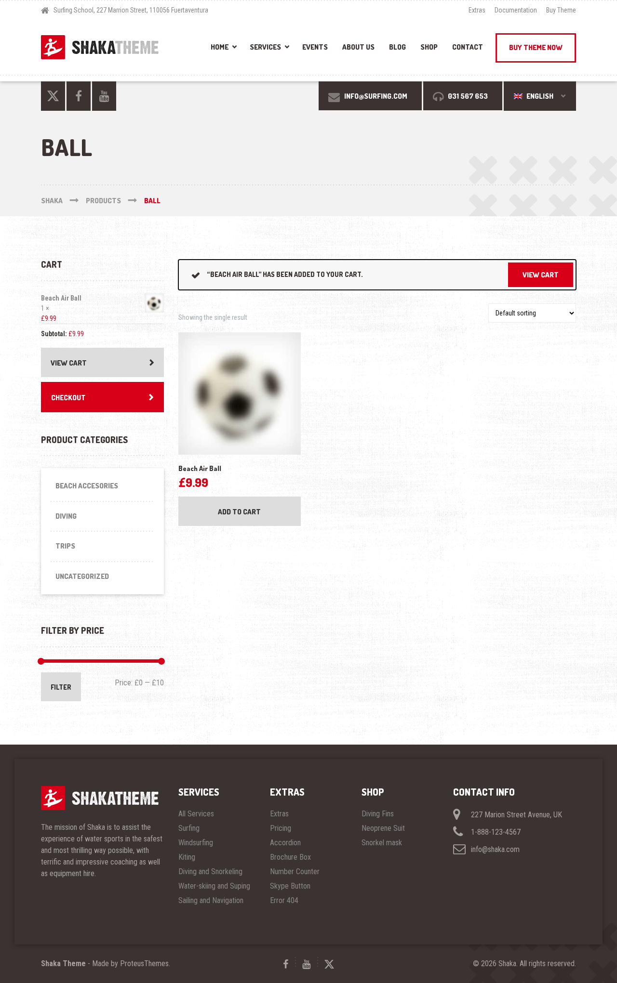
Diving (66, 516)
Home (219, 47)
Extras (477, 10)
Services (265, 47)
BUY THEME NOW (536, 47)
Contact (467, 47)
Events (315, 47)
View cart (541, 274)
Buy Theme (561, 10)
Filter (61, 687)
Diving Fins (378, 813)
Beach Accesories (86, 485)
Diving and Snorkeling (210, 871)
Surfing (189, 828)
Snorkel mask (382, 842)
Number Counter (295, 871)
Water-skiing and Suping (214, 886)
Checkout (68, 397)
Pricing (280, 828)
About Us (358, 47)
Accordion (285, 842)
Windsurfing (195, 842)
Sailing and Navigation (210, 900)
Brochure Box (290, 857)
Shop (429, 47)
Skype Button (290, 886)
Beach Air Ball (61, 298)
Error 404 (284, 900)
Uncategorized (82, 576)
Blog (397, 47)
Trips (65, 545)
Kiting (186, 857)
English (539, 96)
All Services (196, 813)
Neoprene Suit (383, 828)
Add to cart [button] (239, 511)
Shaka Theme (63, 963)
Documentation (516, 10)
